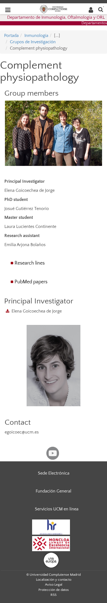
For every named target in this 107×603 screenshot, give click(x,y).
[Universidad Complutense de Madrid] (53, 8)
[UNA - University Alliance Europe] (51, 559)
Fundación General (53, 491)
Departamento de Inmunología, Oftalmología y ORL (56, 17)
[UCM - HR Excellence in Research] (51, 526)
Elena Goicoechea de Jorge (37, 311)
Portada (11, 35)
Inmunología (36, 35)
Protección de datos (53, 590)
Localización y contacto (53, 580)
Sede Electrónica (53, 473)
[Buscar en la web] (100, 9)
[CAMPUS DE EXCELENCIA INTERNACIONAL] (51, 543)
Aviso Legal (53, 584)
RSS (53, 595)
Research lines (30, 263)
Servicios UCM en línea (56, 509)
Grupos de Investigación (33, 41)
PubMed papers (31, 282)
